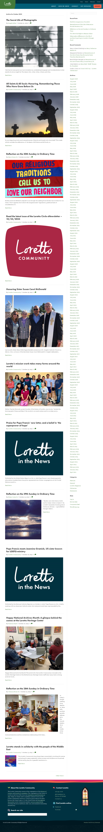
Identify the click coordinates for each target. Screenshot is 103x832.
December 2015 (74, 403)
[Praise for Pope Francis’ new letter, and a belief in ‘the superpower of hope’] (34, 453)
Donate (97, 6)
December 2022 (74, 192)
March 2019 (73, 308)
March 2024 (73, 153)
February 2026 (74, 94)
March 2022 (73, 215)
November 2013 (75, 454)
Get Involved (86, 6)
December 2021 (74, 223)
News (81, 1)
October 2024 (74, 135)
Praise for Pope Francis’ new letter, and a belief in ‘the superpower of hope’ (33, 424)
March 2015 (73, 423)
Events (86, 1)
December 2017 (74, 346)
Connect (75, 6)
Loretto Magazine (75, 486)
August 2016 (74, 385)
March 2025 (73, 122)
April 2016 (73, 395)
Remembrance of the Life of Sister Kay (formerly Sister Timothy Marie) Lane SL (82, 55)
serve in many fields (37, 802)
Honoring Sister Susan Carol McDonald (26, 289)
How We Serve (64, 6)
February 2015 (74, 426)
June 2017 (73, 362)
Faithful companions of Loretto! (80, 22)
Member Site (87, 822)
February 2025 (74, 125)
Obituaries (92, 1)
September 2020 (75, 261)
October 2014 (74, 433)
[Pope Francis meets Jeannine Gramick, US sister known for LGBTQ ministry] (34, 579)
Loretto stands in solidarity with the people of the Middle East (35, 748)
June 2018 (73, 331)
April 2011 (73, 472)
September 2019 (75, 292)
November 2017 (75, 349)
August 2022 (74, 202)
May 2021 (73, 241)
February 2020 (74, 279)
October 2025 (74, 104)
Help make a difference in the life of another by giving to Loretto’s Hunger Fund (82, 38)
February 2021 (74, 248)
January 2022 (74, 220)
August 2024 (74, 140)
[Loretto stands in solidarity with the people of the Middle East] (10, 761)
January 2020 (74, 282)
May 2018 (73, 333)
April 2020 (73, 274)
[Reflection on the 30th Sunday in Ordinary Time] (34, 179)
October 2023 (74, 166)
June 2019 (73, 300)
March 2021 (73, 246)
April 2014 (73, 444)
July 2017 (73, 359)
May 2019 (73, 302)
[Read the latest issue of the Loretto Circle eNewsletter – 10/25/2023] (34, 251)
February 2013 (74, 467)
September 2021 (75, 230)
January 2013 (74, 469)
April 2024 (73, 151)
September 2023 (75, 169)
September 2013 (75, 459)
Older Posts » (60, 776)
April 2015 (73, 421)
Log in (72, 499)
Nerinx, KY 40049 (60, 796)
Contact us (58, 799)
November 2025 (75, 102)
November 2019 (75, 287)
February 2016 (74, 400)
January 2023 (74, 189)
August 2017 (74, 356)
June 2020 (73, 269)
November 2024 (75, 133)
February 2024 (74, 156)
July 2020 (73, 266)
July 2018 (73, 328)
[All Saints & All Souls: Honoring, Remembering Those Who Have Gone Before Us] (34, 115)
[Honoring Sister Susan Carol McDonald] (34, 321)
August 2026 (74, 79)
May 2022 (73, 210)
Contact (99, 1)
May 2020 (73, 272)
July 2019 (73, 297)
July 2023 (73, 174)
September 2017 (75, 354)
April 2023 (73, 182)
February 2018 (74, 341)
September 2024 (75, 138)
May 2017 (73, 364)
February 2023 (74, 187)
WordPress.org (74, 507)
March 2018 (73, 338)
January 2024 (74, 158)
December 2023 (74, 161)
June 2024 (73, 146)
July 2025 (73, 112)
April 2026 (73, 89)
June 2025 (73, 115)
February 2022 (74, 218)
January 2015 (74, 428)
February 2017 (74, 372)
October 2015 (74, 408)
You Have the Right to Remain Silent (81, 33)
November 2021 (75, 225)
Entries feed (73, 502)
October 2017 (74, 351)
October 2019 (74, 290)
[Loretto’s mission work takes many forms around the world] (34, 389)
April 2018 (73, 336)
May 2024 (73, 148)
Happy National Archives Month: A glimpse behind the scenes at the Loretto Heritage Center (34, 619)
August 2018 (74, 325)
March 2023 (73, 184)
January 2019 (74, 313)
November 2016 (75, 377)
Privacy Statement (95, 822)
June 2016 (73, 390)
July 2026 (73, 81)
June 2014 (73, 441)
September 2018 (75, 323)
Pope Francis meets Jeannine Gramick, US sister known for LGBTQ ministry (34, 550)
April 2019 (73, 305)
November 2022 (75, 194)
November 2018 (75, 318)
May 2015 (73, 418)
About (53, 6)
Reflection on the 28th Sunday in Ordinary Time (30, 688)
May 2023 (73, 179)
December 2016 (74, 374)
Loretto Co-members (21, 793)
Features (72, 480)
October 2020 (74, 259)
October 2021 (74, 228)
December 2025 (74, 99)
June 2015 (73, 415)
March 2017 (73, 369)
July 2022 (73, 205)
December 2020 (74, 254)
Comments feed (75, 504)
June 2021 (73, 238)
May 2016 (73, 392)
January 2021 (74, 251)
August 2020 (74, 264)
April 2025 (73, 120)
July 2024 (73, 143)
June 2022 (73, 207)
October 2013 (74, 457)
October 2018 (74, 320)
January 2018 (74, 343)
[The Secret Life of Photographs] (34, 46)
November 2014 (75, 431)
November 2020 (75, 256)
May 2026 (73, 86)
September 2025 (75, 107)
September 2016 (75, 382)
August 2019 (74, 295)
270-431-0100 (59, 791)
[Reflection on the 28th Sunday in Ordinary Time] (31, 713)
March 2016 (73, 397)
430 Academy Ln (60, 794)
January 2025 (74, 128)
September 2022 (75, 200)
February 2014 (74, 449)
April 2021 (73, 243)
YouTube (57, 809)
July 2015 (73, 413)
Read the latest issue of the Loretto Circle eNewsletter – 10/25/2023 (34, 217)
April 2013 (73, 464)
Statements (73, 491)
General (72, 483)
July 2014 (73, 439)
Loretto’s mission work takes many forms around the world (33, 365)
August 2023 (74, 171)
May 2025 (73, 117)
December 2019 (74, 284)
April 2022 (73, 212)
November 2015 (75, 405)
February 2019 (74, 310)
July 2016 (73, 387)
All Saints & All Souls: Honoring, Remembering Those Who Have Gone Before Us (33, 85)
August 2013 (74, 462)
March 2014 (73, 446)
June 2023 (73, 176)
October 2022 (74, 197)
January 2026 (74, 97)
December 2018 (74, 315)
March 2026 (73, 92)
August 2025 (74, 110)
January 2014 (74, 451)
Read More (8, 75)
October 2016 (74, 379)
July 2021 (73, 236)
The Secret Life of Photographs (21, 20)
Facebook (58, 807)
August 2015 (74, 410)
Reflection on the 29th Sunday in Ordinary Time (30, 493)
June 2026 (73, 84)
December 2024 (74, 130)
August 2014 (74, 436)
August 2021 (74, 233)
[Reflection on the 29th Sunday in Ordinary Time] (23, 519)
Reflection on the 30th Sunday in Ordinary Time (30, 154)
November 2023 (75, 164)
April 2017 (73, 367)
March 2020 (73, 277)
